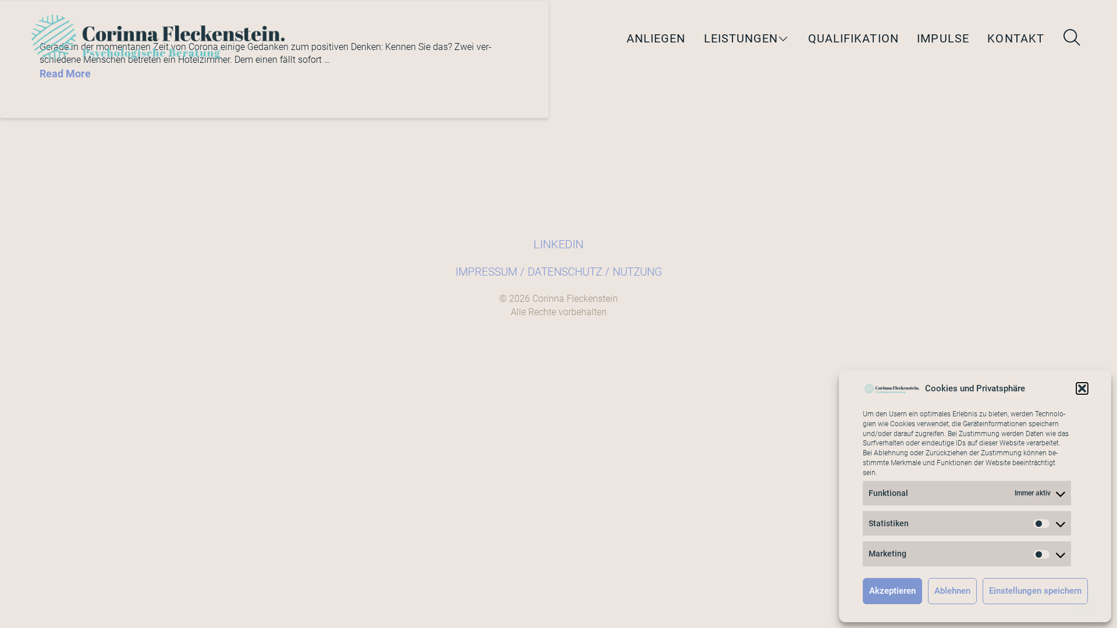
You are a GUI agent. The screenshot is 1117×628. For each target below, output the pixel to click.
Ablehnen (952, 591)
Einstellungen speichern (1035, 591)
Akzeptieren (892, 591)
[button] (1082, 388)
